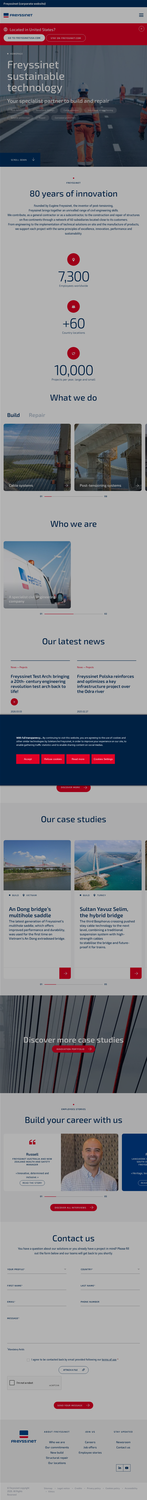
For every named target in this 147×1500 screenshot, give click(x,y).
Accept (28, 759)
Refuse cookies (53, 759)
